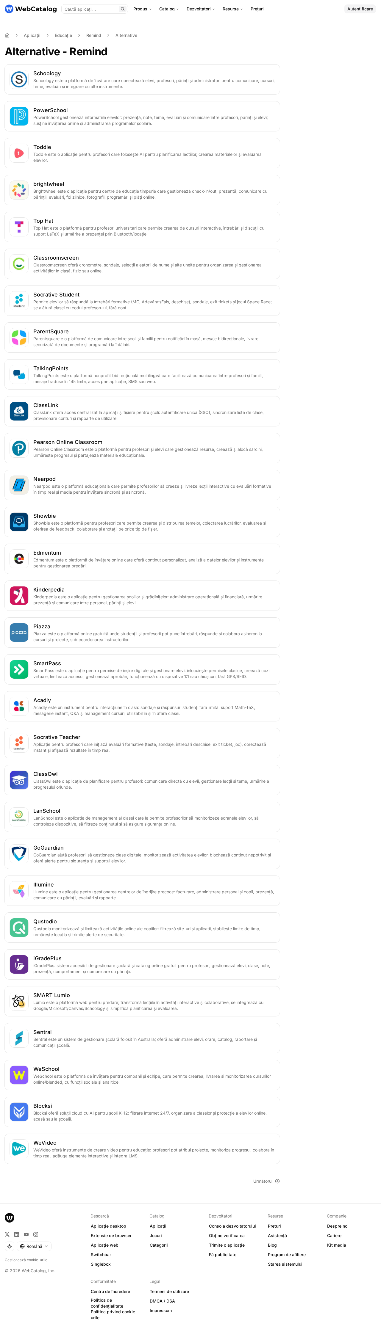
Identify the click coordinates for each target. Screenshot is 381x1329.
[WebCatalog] (9, 1218)
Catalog (167, 8)
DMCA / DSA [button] (162, 1300)
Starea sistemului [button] (285, 1264)
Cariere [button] (334, 1235)
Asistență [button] (277, 1235)
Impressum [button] (161, 1310)
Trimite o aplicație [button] (227, 1245)
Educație (63, 35)
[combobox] (34, 1246)
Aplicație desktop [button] (108, 1225)
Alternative (126, 35)
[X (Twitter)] (7, 1234)
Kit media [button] (336, 1245)
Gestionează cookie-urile (26, 1260)
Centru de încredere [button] (110, 1291)
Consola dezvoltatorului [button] (232, 1225)
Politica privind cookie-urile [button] (114, 1314)
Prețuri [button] (274, 1225)
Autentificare (360, 8)
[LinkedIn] (16, 1234)
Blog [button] (272, 1245)
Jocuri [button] (156, 1235)
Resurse (231, 8)
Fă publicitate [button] (222, 1254)
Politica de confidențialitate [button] (107, 1303)
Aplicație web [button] (104, 1245)
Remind (93, 35)
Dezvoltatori (199, 8)
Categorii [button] (159, 1245)
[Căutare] (122, 8)
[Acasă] (31, 9)
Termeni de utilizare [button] (169, 1291)
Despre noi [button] (338, 1225)
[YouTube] (26, 1234)
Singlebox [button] (101, 1264)
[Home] (7, 35)
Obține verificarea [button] (227, 1235)
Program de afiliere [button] (287, 1254)
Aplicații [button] (158, 1225)
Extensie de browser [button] (111, 1235)
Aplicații (32, 35)
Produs (140, 8)
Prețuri (257, 8)
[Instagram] (35, 1234)
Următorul (263, 1181)
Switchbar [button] (101, 1254)
